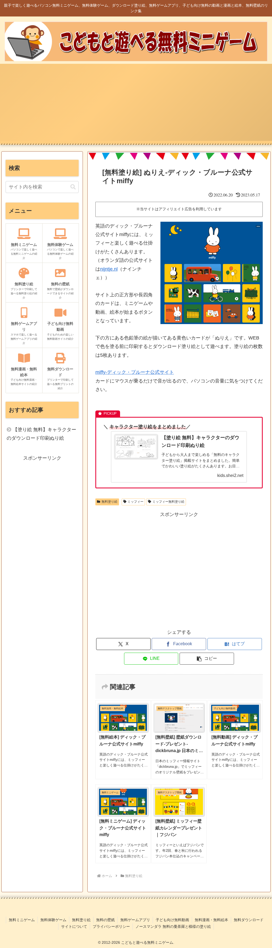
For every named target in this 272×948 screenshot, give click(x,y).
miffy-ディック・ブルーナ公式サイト (134, 372)
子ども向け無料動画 (172, 920)
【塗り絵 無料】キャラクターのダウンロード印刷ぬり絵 (41, 434)
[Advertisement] (136, 103)
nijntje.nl (109, 269)
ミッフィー (135, 502)
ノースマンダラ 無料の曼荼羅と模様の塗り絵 (173, 926)
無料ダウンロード (249, 920)
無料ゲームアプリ (135, 920)
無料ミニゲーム (22, 920)
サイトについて (74, 926)
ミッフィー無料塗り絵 (168, 502)
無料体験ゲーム (53, 920)
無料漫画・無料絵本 (211, 920)
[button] (207, 659)
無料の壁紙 (105, 920)
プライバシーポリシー (111, 926)
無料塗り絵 (109, 502)
